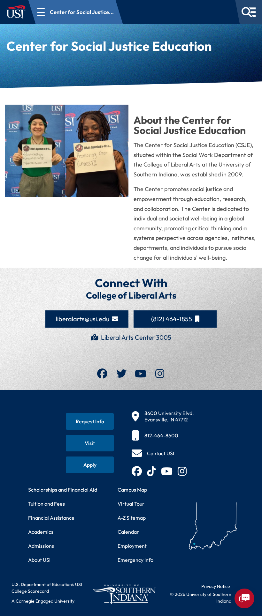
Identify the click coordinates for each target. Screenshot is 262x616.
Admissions (41, 546)
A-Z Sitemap (132, 518)
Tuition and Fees (46, 504)
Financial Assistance (51, 518)
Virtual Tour (131, 504)
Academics (40, 532)
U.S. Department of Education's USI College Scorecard (47, 588)
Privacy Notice (215, 586)
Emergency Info (135, 560)
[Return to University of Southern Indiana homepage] (124, 594)
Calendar (128, 532)
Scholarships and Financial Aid (62, 489)
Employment (132, 546)
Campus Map (132, 489)
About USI (39, 560)
